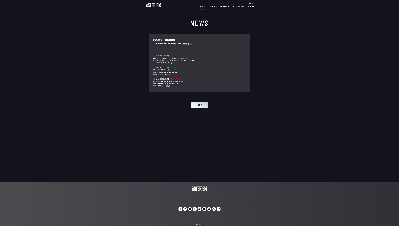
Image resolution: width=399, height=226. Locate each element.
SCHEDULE (212, 6)
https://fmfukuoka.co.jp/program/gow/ (165, 83)
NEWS (202, 6)
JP (250, 3)
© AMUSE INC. (199, 224)
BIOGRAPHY (225, 6)
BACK (199, 104)
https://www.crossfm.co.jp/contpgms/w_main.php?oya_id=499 (173, 60)
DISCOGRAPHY (239, 6)
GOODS (251, 6)
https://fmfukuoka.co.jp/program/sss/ (165, 72)
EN (253, 3)
